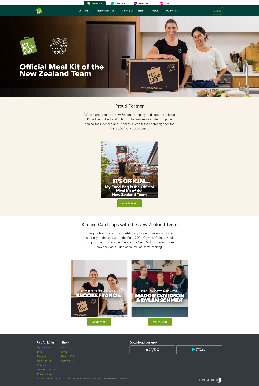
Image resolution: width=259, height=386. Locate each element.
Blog (39, 351)
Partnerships (44, 374)
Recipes (41, 356)
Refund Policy (69, 356)
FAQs (64, 351)
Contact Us (123, 378)
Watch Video (129, 203)
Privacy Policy (109, 378)
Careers (41, 365)
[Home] (39, 10)
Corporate (67, 360)
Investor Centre (46, 369)
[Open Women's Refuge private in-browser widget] (219, 380)
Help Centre (44, 360)
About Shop (68, 347)
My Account (44, 347)
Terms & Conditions (92, 378)
